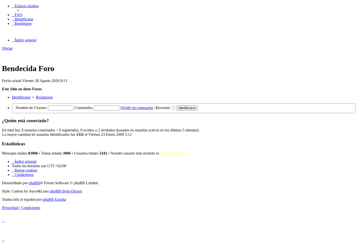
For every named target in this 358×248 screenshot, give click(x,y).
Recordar (163, 108)
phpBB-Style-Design (66, 191)
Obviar (7, 48)
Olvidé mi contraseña (136, 108)
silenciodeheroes (173, 153)
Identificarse (21, 97)
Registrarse (44, 97)
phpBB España (54, 199)
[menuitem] (17, 15)
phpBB (34, 183)
